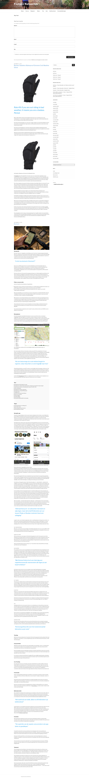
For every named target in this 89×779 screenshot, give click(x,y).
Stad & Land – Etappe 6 (57, 75)
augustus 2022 (55, 112)
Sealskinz (17, 175)
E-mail (15, 44)
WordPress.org (55, 176)
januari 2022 (55, 117)
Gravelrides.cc (34, 685)
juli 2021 (54, 127)
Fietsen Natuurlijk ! (27, 4)
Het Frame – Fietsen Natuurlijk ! (58, 85)
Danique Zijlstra (55, 92)
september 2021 (56, 123)
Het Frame (55, 73)
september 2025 (56, 106)
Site (14, 49)
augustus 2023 (55, 110)
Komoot (16, 224)
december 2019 (55, 158)
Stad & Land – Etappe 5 (57, 77)
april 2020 (54, 150)
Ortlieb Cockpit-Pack (23, 712)
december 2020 (55, 135)
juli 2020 (54, 144)
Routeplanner (21, 375)
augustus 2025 (55, 108)
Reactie (15, 25)
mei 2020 (54, 148)
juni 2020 (54, 146)
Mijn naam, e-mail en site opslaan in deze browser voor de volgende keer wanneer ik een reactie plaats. (32, 54)
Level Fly (46, 206)
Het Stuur (54, 71)
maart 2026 (55, 104)
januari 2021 (55, 133)
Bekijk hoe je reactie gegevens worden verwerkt (39, 59)
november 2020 (55, 137)
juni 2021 (54, 129)
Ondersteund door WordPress (26, 776)
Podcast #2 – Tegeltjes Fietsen (69, 88)
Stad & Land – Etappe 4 (57, 79)
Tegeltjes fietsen (67, 90)
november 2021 (55, 119)
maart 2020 (55, 152)
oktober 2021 (55, 121)
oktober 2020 (55, 139)
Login (54, 171)
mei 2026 (54, 102)
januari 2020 (55, 156)
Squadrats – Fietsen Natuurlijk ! (58, 88)
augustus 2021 (55, 125)
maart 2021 (55, 131)
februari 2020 (55, 154)
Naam (15, 39)
